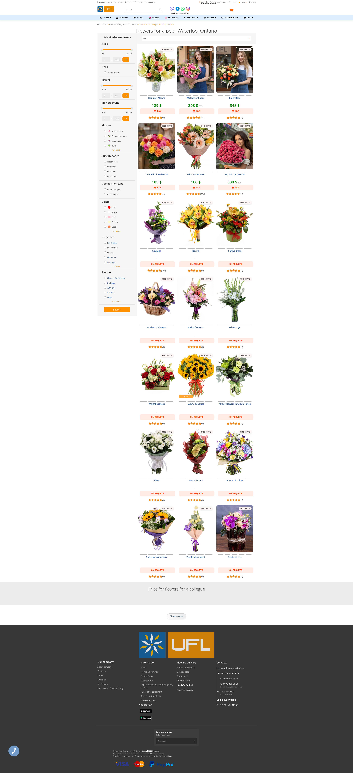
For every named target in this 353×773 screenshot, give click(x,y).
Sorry (109, 297)
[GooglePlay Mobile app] (146, 717)
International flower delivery (110, 688)
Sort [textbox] (144, 38)
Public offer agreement (151, 691)
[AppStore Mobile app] (146, 710)
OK (126, 59)
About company (104, 666)
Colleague (111, 262)
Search (117, 309)
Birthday (123, 17)
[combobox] (196, 38)
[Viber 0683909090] (172, 10)
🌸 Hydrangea (171, 17)
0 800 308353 (226, 691)
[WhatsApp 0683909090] (183, 10)
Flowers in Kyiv (183, 680)
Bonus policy (147, 680)
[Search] (160, 9)
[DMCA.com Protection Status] (153, 751)
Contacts (101, 671)
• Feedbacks (128, 2)
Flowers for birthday (116, 278)
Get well (110, 292)
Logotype (101, 679)
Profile (253, 2)
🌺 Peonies (154, 17)
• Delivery (120, 2)
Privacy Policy (147, 676)
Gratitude (111, 283)
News (143, 667)
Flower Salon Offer (149, 671)
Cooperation (182, 676)
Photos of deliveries (186, 667)
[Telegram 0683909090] (178, 10)
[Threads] (225, 704)
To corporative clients (151, 696)
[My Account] (249, 2)
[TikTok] (237, 704)
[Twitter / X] (229, 704)
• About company (140, 2)
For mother (112, 243)
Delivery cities (183, 671)
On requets (157, 264)
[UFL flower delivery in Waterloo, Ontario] (105, 8)
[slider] (102, 50)
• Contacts (151, 2)
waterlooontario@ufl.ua (232, 668)
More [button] (118, 150)
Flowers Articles (148, 700)
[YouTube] (233, 704)
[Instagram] (188, 10)
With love (111, 287)
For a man (111, 257)
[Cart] (232, 11)
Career (100, 675)
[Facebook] (221, 704)
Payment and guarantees (106, 2)
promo (139, 17)
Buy (159, 111)
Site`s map (102, 684)
